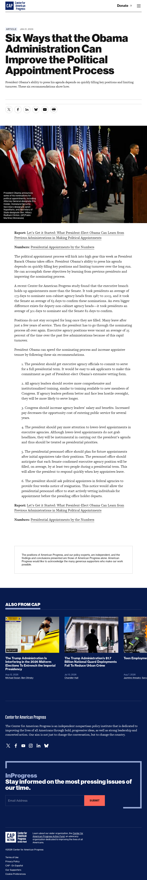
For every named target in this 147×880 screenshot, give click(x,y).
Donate (123, 6)
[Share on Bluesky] (35, 109)
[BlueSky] (46, 745)
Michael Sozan (12, 677)
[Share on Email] (44, 109)
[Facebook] (16, 745)
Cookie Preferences (15, 874)
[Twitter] (8, 745)
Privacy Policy (12, 861)
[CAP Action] (17, 837)
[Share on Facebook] (18, 109)
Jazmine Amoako (132, 677)
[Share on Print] (53, 109)
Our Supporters (13, 870)
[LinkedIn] (38, 745)
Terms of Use (11, 857)
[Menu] (139, 6)
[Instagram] (31, 745)
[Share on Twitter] (9, 109)
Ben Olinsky (27, 677)
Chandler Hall (71, 677)
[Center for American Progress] (9, 6)
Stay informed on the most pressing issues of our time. (68, 782)
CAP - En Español (14, 865)
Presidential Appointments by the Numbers (62, 247)
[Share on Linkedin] (26, 109)
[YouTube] (23, 745)
